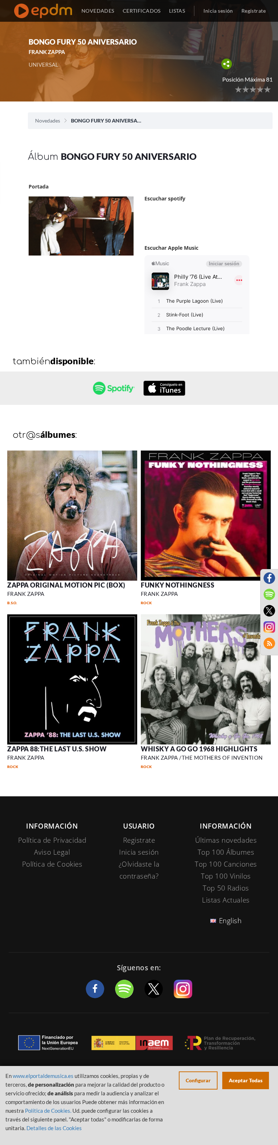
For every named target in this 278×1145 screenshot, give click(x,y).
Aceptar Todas (245, 1080)
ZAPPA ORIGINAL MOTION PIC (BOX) (66, 585)
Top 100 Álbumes (226, 852)
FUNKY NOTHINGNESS (177, 585)
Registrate (139, 840)
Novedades (47, 120)
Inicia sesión (218, 11)
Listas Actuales (226, 900)
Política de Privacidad (52, 840)
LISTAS (177, 11)
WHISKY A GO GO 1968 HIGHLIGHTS (199, 749)
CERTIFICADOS (142, 11)
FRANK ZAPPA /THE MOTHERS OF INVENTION (202, 757)
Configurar (198, 1080)
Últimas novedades (226, 840)
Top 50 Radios (226, 888)
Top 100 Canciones (226, 864)
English (230, 920)
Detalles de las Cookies (54, 1128)
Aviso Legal (52, 852)
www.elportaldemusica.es (43, 1076)
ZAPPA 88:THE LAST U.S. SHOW (57, 749)
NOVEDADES (97, 11)
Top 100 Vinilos (226, 876)
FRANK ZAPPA (26, 593)
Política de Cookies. (48, 1110)
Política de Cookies (52, 864)
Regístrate (253, 11)
